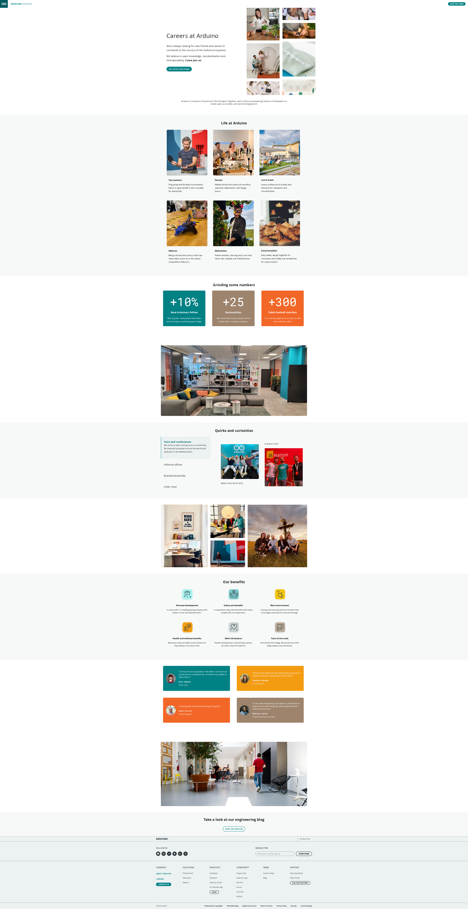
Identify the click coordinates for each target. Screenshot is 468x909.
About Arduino (163, 873)
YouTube (240, 892)
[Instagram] (163, 854)
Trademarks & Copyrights (213, 906)
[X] (185, 854)
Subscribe (304, 853)
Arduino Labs (242, 878)
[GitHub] (174, 854)
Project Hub (241, 873)
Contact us (163, 884)
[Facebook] (169, 854)
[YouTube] (158, 854)
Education (187, 878)
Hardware (214, 873)
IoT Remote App (216, 887)
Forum (239, 887)
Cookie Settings (306, 906)
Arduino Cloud (216, 882)
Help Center (295, 878)
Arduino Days (268, 873)
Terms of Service (266, 906)
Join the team (456, 4)
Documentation (296, 873)
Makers (186, 882)
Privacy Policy (281, 906)
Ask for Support (300, 883)
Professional (188, 873)
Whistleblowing (233, 906)
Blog (265, 878)
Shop (214, 892)
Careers (160, 879)
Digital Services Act (249, 906)
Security (294, 906)
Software (213, 878)
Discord (239, 882)
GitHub (239, 896)
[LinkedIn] (180, 854)
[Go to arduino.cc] (4, 4)
